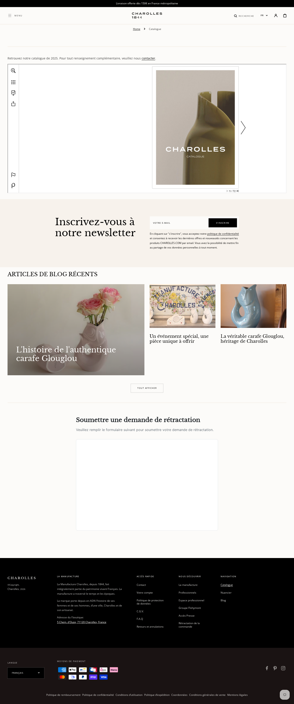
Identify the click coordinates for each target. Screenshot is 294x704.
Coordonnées (179, 695)
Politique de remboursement (63, 695)
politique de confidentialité (223, 234)
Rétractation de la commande (189, 624)
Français (17, 672)
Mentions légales (237, 695)
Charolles (13, 589)
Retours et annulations (150, 626)
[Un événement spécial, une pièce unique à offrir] (182, 329)
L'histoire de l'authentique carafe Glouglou (66, 354)
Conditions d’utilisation (129, 695)
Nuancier (226, 592)
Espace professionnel (191, 600)
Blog (223, 600)
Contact (141, 585)
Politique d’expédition (157, 695)
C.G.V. (140, 611)
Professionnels (187, 592)
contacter (148, 58)
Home (136, 29)
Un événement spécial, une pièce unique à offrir (179, 339)
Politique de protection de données (150, 602)
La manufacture (188, 585)
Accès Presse (187, 615)
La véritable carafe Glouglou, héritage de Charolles (252, 339)
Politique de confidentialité (98, 695)
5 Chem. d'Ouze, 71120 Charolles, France (81, 622)
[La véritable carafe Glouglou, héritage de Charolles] (253, 329)
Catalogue (227, 585)
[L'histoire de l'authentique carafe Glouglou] (76, 329)
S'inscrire (223, 222)
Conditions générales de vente (207, 695)
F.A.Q (140, 619)
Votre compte (145, 592)
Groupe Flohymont (190, 608)
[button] (244, 15)
